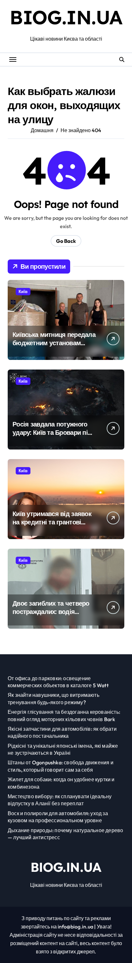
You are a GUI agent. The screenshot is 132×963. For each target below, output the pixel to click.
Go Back (66, 241)
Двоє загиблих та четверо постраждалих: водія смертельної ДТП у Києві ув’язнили (50, 615)
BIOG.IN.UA (66, 17)
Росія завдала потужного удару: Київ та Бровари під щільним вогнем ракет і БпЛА (52, 436)
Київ (23, 291)
